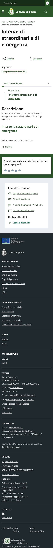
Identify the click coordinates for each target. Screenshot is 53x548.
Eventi (4, 362)
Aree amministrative (11, 266)
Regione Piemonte (10, 3)
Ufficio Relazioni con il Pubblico (15, 403)
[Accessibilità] (7, 541)
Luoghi (5, 358)
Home (4, 21)
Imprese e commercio (11, 320)
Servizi (32, 528)
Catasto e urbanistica (11, 315)
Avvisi (4, 343)
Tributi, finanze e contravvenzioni (16, 324)
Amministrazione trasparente (21, 21)
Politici (4, 287)
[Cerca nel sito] (44, 11)
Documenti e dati (9, 270)
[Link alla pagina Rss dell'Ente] (3, 513)
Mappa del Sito (37, 531)
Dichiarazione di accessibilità (14, 483)
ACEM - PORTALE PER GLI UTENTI (17, 470)
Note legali (6, 478)
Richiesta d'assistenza (11, 500)
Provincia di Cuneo (10, 465)
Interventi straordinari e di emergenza (20, 128)
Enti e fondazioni (9, 274)
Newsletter (7, 517)
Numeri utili (7, 412)
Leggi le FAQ (7, 490)
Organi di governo (10, 279)
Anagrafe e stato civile (12, 307)
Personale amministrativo (13, 283)
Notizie (5, 339)
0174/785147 (16, 387)
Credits (16, 531)
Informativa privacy (10, 474)
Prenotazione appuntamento (15, 496)
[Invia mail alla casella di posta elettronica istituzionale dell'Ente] (22, 395)
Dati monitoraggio (10, 528)
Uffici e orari (7, 408)
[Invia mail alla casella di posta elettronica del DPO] (16, 427)
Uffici (4, 292)
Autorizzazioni (8, 311)
